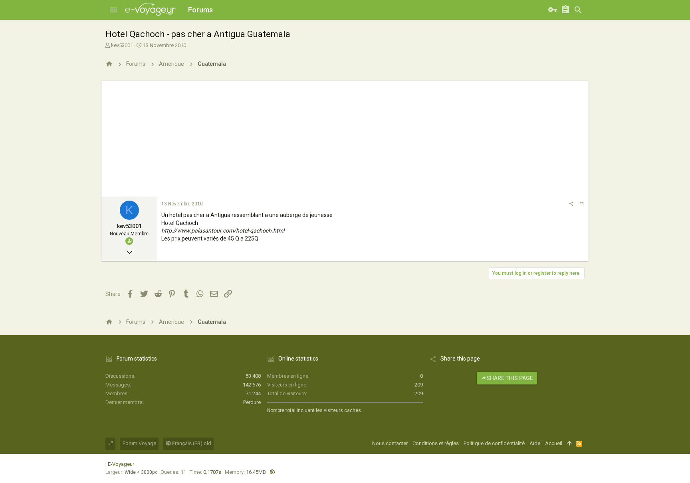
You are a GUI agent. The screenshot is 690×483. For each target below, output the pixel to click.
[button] (113, 10)
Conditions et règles (435, 443)
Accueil (553, 443)
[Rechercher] (578, 10)
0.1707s (212, 472)
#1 (582, 204)
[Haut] (569, 443)
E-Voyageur (121, 464)
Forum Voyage (139, 443)
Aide (534, 443)
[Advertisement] (345, 137)
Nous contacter (390, 443)
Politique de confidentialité (494, 443)
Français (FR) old (191, 443)
